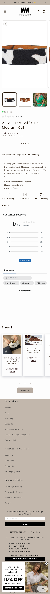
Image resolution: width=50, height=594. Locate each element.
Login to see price (10, 133)
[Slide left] (19, 383)
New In (8, 407)
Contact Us (9, 466)
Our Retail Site (11, 440)
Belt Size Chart (8, 154)
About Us (9, 455)
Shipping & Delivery (13, 486)
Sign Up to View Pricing (28, 154)
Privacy (8, 503)
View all (25, 390)
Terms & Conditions (13, 497)
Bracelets (9, 424)
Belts (7, 413)
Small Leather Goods (14, 429)
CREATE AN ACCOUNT (13, 588)
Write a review (25, 261)
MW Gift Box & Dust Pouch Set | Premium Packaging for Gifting (12, 360)
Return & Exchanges (14, 492)
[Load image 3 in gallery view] (40, 100)
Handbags (9, 418)
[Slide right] (30, 383)
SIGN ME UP (25, 524)
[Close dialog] (46, 563)
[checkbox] (41, 283)
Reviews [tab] (10, 270)
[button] (5, 11)
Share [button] (6, 205)
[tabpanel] (25, 296)
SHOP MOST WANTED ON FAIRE (25, 559)
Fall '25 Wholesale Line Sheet (17, 435)
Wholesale (9, 461)
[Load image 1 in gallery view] (9, 100)
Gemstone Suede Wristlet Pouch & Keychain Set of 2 (33, 350)
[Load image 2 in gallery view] (25, 100)
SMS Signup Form (12, 471)
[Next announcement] (45, 2)
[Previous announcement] (4, 2)
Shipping (4, 136)
